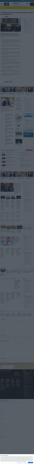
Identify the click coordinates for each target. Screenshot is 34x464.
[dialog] (17, 459)
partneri (3, 456)
